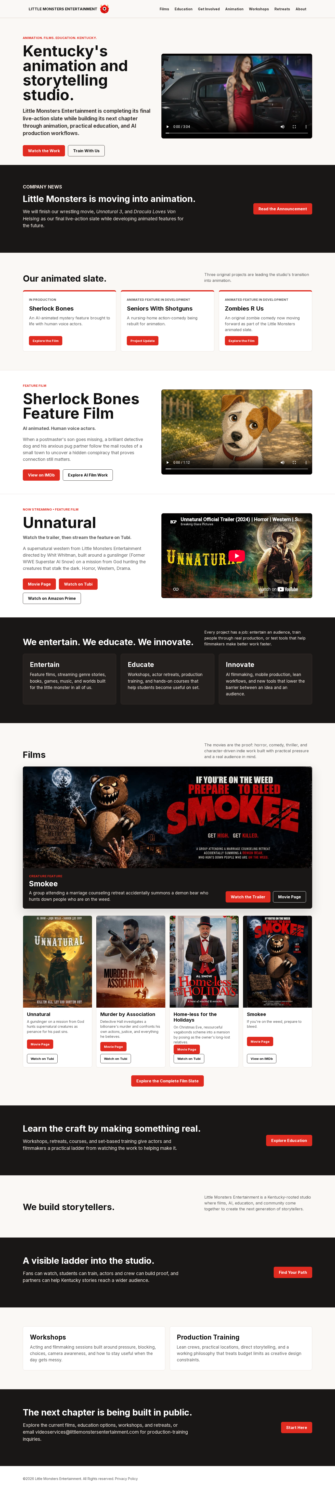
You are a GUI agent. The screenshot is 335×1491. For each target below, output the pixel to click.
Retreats (282, 9)
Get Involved (209, 9)
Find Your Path (293, 1272)
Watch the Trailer (248, 896)
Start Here (296, 1427)
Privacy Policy (126, 1479)
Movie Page (39, 584)
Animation (234, 9)
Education (184, 9)
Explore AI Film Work (88, 475)
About (301, 9)
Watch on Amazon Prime (52, 598)
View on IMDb (41, 475)
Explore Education (289, 1140)
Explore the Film (46, 341)
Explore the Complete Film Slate (167, 1080)
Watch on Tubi (78, 584)
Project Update (142, 341)
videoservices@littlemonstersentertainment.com (87, 1432)
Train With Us (86, 150)
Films (164, 9)
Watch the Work (44, 150)
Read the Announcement (282, 208)
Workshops (259, 9)
